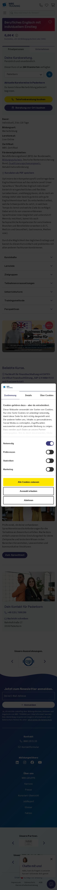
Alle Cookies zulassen (28, 482)
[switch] (50, 452)
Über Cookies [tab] (46, 395)
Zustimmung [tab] (10, 395)
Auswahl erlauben (28, 491)
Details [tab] (28, 395)
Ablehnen (28, 500)
